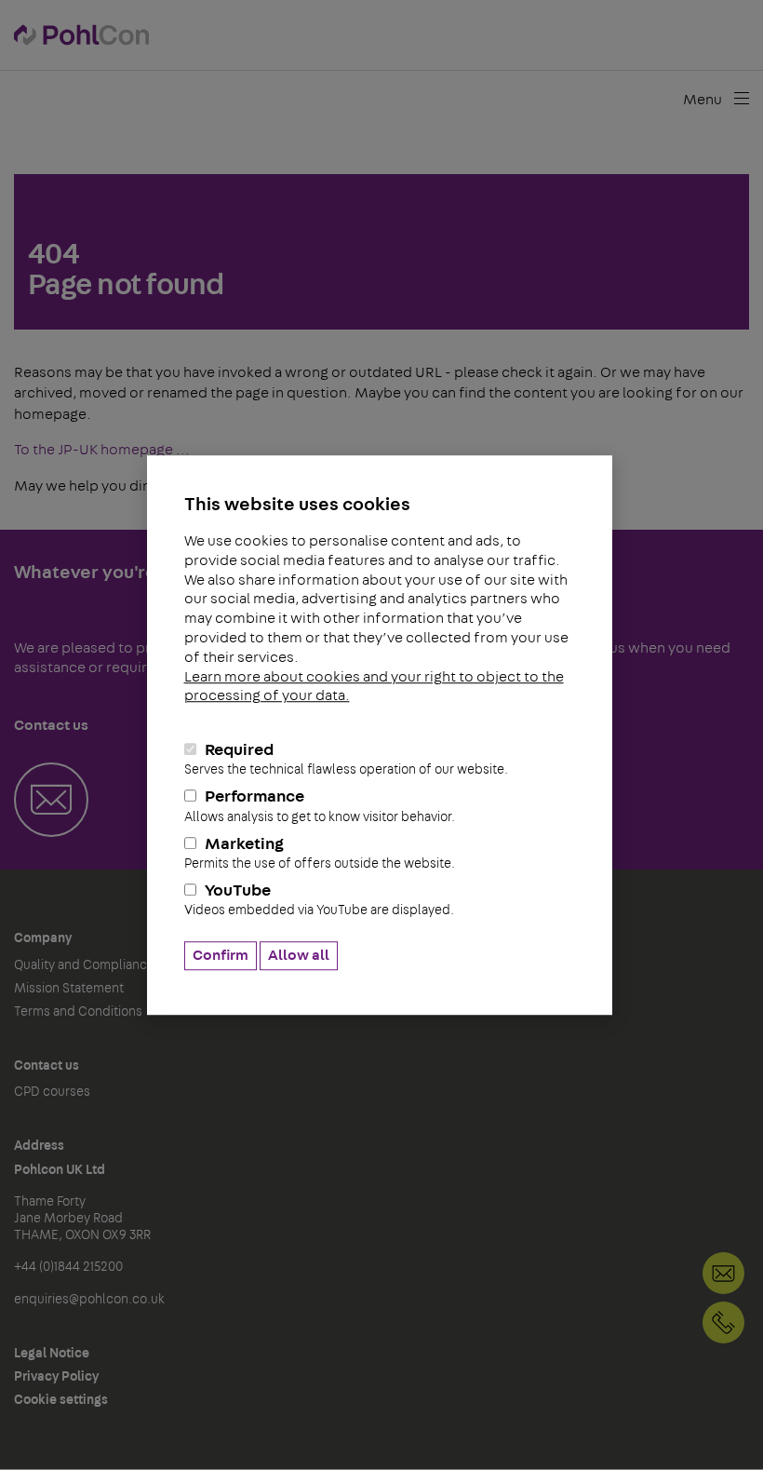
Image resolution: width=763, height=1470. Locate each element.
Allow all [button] (298, 955)
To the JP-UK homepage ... (102, 449)
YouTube (319, 900)
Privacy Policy (56, 1376)
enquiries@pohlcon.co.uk (89, 1299)
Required (346, 759)
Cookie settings (61, 1400)
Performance (319, 806)
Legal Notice (51, 1353)
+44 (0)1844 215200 (723, 1322)
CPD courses (52, 1092)
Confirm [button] (220, 955)
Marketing (319, 853)
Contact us (46, 1065)
